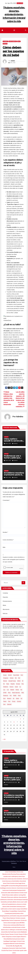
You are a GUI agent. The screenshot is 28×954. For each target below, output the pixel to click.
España (12, 683)
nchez (17, 689)
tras (9, 701)
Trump (13, 701)
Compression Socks (18, 920)
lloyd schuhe (17, 932)
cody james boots (21, 915)
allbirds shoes (16, 902)
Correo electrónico (8, 540)
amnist (10, 675)
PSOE (14, 695)
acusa (4, 675)
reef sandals (8, 904)
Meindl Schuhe (14, 943)
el (22, 681)
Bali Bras (19, 925)
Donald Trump (12, 681)
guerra (11, 686)
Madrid (12, 689)
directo (5, 681)
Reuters (9, 698)
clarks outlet (13, 895)
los (8, 689)
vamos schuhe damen (10, 909)
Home (14, 867)
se (13, 698)
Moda (19, 41)
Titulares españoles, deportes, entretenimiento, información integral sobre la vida (14, 14)
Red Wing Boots (17, 885)
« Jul (4, 739)
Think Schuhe (10, 883)
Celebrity (5, 41)
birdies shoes (19, 881)
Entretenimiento (12, 41)
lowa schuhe (12, 936)
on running (20, 895)
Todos (4, 701)
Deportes (5, 597)
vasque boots (20, 909)
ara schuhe (12, 881)
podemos (5, 695)
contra (11, 678)
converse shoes (10, 888)
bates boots (16, 906)
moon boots (9, 890)
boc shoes (23, 878)
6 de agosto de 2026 (11, 764)
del (19, 678)
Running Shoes (15, 874)
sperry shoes (18, 876)
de (15, 678)
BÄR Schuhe (9, 885)
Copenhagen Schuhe (15, 941)
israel (16, 686)
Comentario (6, 500)
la (20, 686)
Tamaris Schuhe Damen (16, 934)
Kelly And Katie (9, 932)
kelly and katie (8, 902)
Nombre (5, 532)
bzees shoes (7, 899)
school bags (18, 883)
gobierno (5, 686)
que (4, 698)
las (4, 689)
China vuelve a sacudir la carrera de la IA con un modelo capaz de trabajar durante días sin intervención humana (14, 626)
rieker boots (10, 906)
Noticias (5, 43)
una (4, 704)
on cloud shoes (19, 888)
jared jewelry (12, 913)
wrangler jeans (15, 922)
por (11, 695)
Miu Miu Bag (13, 946)
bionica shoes (16, 904)
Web (4, 547)
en (4, 683)
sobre (17, 698)
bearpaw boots (21, 899)
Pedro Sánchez (16, 692)
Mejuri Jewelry (18, 911)
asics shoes (8, 878)
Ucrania (19, 701)
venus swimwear (12, 925)
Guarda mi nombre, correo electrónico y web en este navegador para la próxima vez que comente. (13, 559)
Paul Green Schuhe (11, 950)
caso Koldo (16, 675)
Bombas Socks (9, 920)
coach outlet (11, 876)
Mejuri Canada (10, 911)
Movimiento (6, 609)
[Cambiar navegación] (14, 30)
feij (22, 683)
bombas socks (10, 927)
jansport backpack (18, 890)
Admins (13, 60)
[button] (25, 30)
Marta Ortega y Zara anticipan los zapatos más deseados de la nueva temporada (9, 398)
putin (19, 695)
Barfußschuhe (11, 939)
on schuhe (17, 929)
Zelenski (9, 704)
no (21, 689)
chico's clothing (9, 929)
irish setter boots (9, 892)
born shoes (14, 899)
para (9, 692)
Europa (18, 683)
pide (23, 692)
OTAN (4, 692)
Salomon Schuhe (19, 892)
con (22, 675)
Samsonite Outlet (14, 948)
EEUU (18, 681)
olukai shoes (16, 871)
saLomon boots (16, 878)
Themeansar (14, 863)
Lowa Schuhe (9, 871)
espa (7, 683)
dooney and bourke (10, 915)
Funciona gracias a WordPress (9, 861)
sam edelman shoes (16, 897)
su (21, 698)
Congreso (5, 678)
